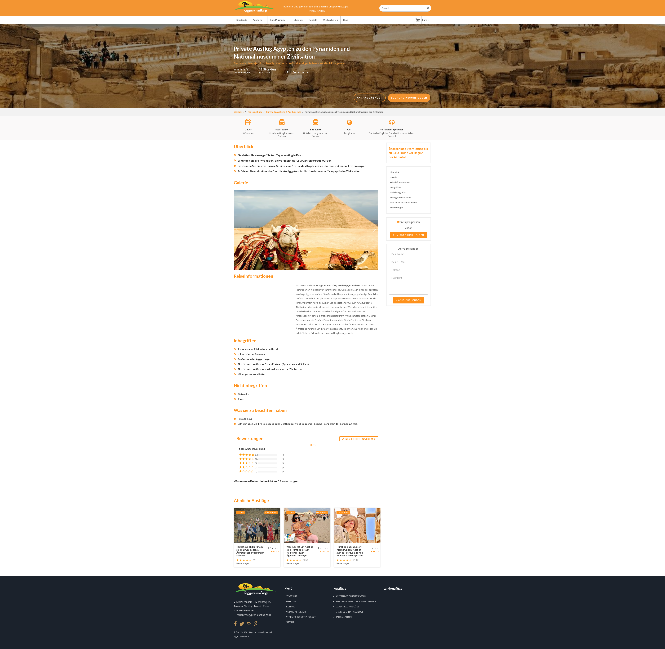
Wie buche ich (330, 19)
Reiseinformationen (400, 182)
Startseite (291, 596)
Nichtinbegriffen (398, 192)
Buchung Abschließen (397, 644)
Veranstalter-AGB (296, 611)
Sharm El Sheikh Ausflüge (349, 611)
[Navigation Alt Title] (255, 8)
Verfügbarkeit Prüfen (400, 197)
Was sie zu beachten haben (403, 202)
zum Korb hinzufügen (408, 235)
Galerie (393, 177)
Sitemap (290, 622)
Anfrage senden (268, 644)
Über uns (291, 601)
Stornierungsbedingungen (301, 617)
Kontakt (291, 606)
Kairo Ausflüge (344, 617)
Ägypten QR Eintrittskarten (351, 596)
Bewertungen (396, 207)
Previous (237, 230)
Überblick (394, 172)
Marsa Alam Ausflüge (347, 606)
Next (374, 230)
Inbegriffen (395, 187)
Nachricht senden (408, 300)
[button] (425, 19)
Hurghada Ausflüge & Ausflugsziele (356, 601)
